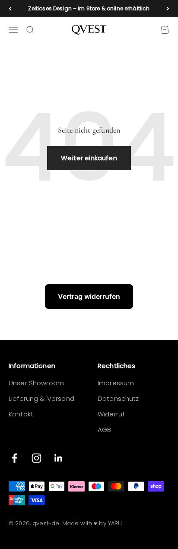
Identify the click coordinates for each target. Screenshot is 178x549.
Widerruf (111, 414)
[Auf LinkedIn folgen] (58, 458)
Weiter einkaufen (89, 157)
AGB (104, 429)
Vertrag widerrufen (89, 296)
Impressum (116, 382)
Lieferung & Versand (41, 398)
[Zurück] (10, 8)
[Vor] (167, 8)
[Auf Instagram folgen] (36, 458)
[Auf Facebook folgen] (14, 458)
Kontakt (21, 414)
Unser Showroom (36, 382)
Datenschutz (118, 398)
